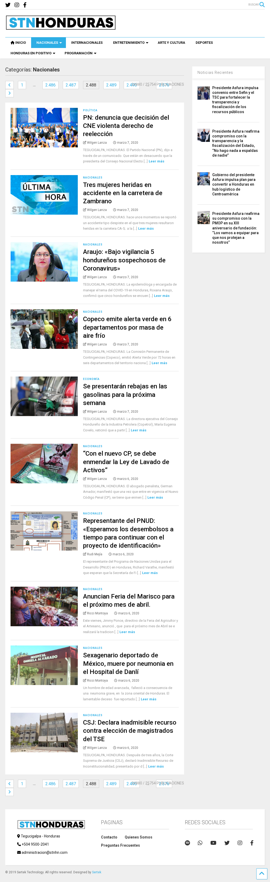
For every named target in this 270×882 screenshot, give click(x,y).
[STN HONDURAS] (60, 28)
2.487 (71, 85)
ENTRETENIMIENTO (128, 43)
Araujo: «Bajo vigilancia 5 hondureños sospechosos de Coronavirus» (124, 260)
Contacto (109, 837)
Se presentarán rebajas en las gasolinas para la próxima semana (125, 394)
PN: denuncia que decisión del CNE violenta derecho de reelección (126, 126)
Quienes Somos (138, 837)
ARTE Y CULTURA (171, 43)
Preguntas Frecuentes (120, 845)
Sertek (96, 872)
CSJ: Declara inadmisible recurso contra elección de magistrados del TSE (129, 731)
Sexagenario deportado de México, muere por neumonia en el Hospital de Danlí (128, 663)
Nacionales (93, 177)
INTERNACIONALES (87, 43)
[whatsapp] (200, 843)
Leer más (156, 161)
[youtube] (213, 843)
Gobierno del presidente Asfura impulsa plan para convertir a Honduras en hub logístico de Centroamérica (233, 184)
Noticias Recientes (215, 72)
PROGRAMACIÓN (79, 53)
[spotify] (187, 843)
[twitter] (8, 5)
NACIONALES (47, 43)
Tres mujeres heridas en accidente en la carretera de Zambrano (122, 193)
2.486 (50, 85)
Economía (91, 379)
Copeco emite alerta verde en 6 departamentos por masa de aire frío (127, 327)
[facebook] (25, 5)
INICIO (20, 43)
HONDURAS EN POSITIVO (31, 53)
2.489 (111, 85)
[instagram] (17, 5)
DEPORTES (204, 43)
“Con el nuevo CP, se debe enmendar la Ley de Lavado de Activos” (126, 462)
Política (90, 110)
